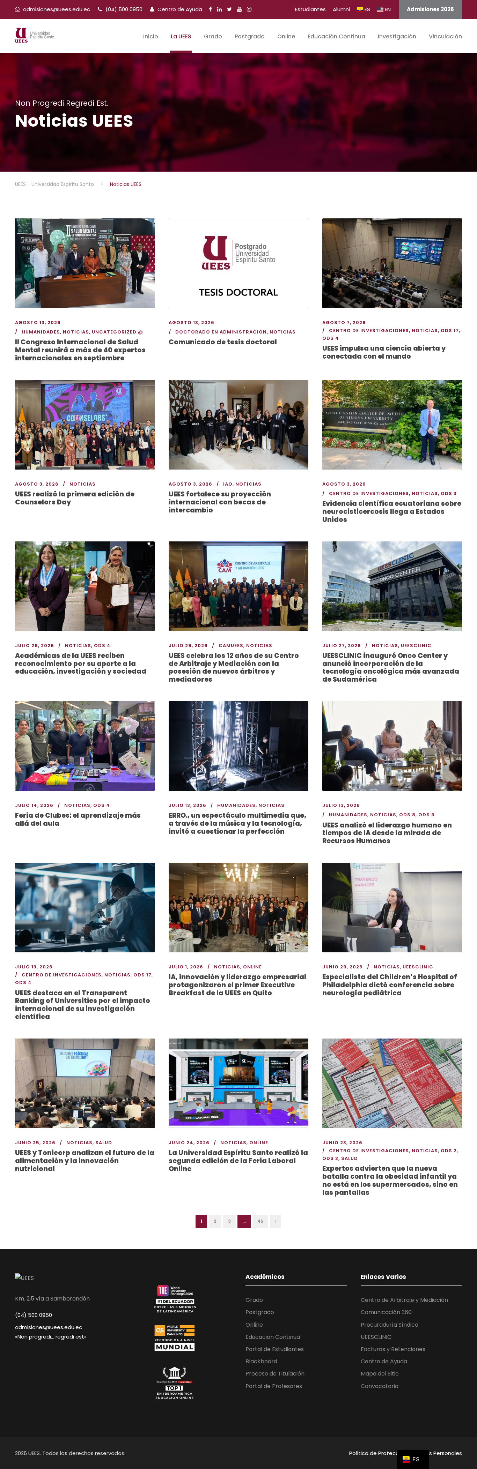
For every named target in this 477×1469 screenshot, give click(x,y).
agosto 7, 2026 (344, 322)
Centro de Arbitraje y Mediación (404, 1300)
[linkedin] (219, 9)
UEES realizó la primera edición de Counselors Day (74, 498)
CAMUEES (231, 645)
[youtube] (239, 9)
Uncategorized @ (117, 332)
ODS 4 (330, 338)
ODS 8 (407, 814)
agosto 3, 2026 (37, 484)
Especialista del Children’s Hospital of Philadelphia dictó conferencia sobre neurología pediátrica (389, 985)
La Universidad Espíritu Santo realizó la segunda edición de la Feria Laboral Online (238, 1161)
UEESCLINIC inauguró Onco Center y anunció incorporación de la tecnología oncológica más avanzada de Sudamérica (390, 667)
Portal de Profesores (273, 1386)
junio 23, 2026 (342, 1142)
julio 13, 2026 (187, 805)
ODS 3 (449, 493)
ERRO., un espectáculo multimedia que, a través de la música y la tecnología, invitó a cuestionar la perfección (237, 823)
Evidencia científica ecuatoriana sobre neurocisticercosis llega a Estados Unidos (391, 511)
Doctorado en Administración (221, 332)
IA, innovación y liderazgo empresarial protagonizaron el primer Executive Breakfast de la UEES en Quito (237, 985)
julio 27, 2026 (341, 645)
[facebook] (210, 9)
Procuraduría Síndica (389, 1325)
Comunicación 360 (386, 1312)
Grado (213, 36)
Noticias (76, 332)
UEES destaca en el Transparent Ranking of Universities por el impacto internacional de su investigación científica (82, 1004)
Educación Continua (336, 36)
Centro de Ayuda (179, 9)
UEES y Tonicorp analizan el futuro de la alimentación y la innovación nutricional (84, 1161)
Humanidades (41, 332)
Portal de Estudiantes (274, 1349)
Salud (103, 1142)
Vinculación (445, 36)
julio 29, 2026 (34, 645)
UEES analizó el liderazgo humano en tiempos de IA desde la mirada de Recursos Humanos (387, 833)
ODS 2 (449, 1150)
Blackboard (261, 1361)
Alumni (341, 9)
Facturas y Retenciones (393, 1349)
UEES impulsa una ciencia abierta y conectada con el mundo (384, 352)
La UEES (181, 36)
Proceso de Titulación (274, 1374)
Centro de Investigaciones (369, 330)
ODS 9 (426, 814)
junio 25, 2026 (35, 1142)
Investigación (397, 36)
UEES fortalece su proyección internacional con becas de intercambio (220, 502)
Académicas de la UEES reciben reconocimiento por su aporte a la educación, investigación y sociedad (80, 663)
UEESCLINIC (416, 645)
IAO (228, 484)
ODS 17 (450, 330)
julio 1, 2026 (186, 967)
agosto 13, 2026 (38, 322)
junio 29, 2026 (342, 967)
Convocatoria (379, 1386)
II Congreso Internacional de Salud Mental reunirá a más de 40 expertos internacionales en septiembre (80, 350)
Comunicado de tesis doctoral (223, 342)
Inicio (150, 36)
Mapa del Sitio (380, 1374)
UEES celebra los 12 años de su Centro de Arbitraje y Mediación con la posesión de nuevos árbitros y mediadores (234, 667)
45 (260, 1221)
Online (286, 36)
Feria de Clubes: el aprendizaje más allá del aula (78, 819)
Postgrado (250, 36)
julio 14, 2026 (34, 805)
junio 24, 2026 (189, 1142)
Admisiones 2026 (430, 9)
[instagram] (249, 9)
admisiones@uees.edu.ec (48, 1327)
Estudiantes (310, 9)
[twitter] (229, 9)
